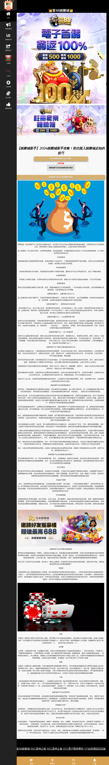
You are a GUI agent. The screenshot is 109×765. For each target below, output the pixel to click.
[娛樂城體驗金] (60, 58)
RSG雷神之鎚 (38, 748)
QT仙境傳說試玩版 (95, 748)
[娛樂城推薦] (60, 121)
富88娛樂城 (23, 748)
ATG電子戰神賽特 (73, 748)
